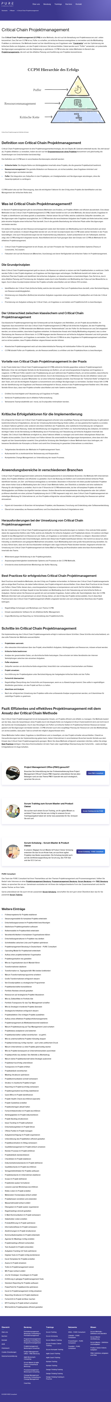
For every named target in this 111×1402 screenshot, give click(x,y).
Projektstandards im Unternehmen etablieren (23, 1175)
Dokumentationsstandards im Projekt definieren (24, 1163)
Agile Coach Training (53, 1353)
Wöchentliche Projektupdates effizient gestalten (24, 1307)
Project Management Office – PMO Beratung (32, 1353)
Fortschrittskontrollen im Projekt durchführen (22, 1111)
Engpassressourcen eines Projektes (62, 152)
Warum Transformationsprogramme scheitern (23, 975)
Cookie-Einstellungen (9, 1352)
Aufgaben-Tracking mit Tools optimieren (21, 1251)
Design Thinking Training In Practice (55, 1378)
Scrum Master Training (54, 1340)
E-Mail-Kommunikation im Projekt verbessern (23, 1215)
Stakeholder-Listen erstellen (16, 1219)
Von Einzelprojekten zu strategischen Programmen (25, 983)
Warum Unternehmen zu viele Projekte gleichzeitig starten (28, 1047)
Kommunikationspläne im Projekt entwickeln (22, 1235)
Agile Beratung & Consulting (29, 1358)
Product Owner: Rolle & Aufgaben (98, 1349)
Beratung (47, 4)
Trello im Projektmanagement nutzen (19, 1267)
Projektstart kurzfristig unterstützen (19, 1063)
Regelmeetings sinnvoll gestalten (18, 1211)
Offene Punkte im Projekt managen (18, 1131)
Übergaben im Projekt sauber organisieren (22, 1207)
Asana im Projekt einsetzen (15, 1263)
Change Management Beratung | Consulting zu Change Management (32, 1377)
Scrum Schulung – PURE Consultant (90, 852)
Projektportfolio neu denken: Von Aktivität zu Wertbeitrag (27, 1055)
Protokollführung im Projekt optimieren (20, 1223)
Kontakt (79, 4)
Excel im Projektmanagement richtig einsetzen (23, 1291)
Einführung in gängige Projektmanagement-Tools (24, 1279)
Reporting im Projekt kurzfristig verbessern (22, 1087)
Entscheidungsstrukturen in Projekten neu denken (24, 939)
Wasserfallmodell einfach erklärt (17, 1203)
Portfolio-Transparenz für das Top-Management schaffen (27, 1003)
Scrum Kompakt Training (54, 1349)
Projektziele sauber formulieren (17, 1183)
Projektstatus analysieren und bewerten (20, 1031)
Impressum (6, 1348)
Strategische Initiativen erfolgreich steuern (21, 1011)
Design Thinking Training (54, 1370)
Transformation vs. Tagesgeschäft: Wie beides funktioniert (28, 971)
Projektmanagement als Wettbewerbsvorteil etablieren (26, 1023)
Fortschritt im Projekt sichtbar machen (20, 1299)
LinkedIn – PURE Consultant (74, 1336)
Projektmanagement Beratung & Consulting (31, 1347)
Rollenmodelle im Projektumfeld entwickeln (22, 931)
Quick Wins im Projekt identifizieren (19, 1095)
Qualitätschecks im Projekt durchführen (20, 1167)
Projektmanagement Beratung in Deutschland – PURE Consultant (30, 947)
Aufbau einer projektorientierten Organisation (23, 955)
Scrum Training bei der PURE (93, 811)
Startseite (4, 10)
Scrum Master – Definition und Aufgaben (99, 1343)
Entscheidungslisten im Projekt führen (20, 1127)
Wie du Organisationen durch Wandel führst (22, 963)
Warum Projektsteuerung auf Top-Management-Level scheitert (29, 1027)
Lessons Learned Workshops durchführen (21, 1187)
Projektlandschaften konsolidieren (18, 987)
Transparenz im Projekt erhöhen (17, 1067)
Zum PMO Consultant (95, 773)
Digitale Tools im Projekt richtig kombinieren (22, 1255)
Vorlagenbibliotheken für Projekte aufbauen (22, 1171)
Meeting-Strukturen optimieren (17, 1075)
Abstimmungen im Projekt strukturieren (20, 1231)
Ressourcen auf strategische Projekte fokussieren (24, 995)
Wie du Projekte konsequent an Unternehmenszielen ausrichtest (30, 1051)
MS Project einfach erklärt (15, 1271)
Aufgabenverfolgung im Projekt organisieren (22, 1135)
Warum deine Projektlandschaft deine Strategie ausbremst (28, 1059)
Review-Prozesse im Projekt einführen (20, 1151)
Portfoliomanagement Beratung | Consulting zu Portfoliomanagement (32, 1333)
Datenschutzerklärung (9, 1356)
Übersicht (6, 1327)
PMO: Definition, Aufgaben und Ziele (99, 1354)
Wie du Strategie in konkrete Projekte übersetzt (23, 1007)
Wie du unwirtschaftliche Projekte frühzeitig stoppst (25, 1039)
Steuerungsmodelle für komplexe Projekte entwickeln (26, 919)
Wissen (12, 10)
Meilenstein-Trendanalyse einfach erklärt (21, 1195)
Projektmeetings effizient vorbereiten (19, 1243)
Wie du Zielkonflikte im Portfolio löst (19, 999)
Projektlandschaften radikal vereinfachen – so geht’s (25, 1035)
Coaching (27, 1383)
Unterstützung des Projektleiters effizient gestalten (25, 1139)
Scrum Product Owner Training (53, 1344)
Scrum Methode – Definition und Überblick (98, 1332)
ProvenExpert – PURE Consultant (75, 1342)
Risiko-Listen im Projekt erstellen (18, 1191)
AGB (3, 1344)
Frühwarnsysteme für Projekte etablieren (21, 915)
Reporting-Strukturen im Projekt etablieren (21, 1295)
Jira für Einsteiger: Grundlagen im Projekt (21, 1275)
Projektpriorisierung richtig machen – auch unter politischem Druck (31, 1043)
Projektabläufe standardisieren (17, 1155)
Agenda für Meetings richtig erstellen (19, 1239)
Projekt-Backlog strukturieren (16, 1119)
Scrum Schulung (52, 1336)
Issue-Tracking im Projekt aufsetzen (19, 1123)
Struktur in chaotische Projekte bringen (20, 1083)
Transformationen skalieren (15, 967)
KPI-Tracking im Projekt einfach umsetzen (21, 1303)
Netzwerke (72, 1327)
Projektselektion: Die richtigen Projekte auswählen (24, 1015)
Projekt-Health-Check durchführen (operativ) (22, 1099)
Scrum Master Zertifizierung (95, 1338)
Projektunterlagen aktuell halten (17, 1107)
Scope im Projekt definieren (16, 1179)
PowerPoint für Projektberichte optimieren (21, 1287)
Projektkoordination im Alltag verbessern (21, 1143)
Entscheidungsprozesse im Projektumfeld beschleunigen (27, 923)
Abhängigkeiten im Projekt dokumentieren (21, 1115)
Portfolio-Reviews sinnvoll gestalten (19, 991)
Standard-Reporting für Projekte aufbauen (21, 1283)
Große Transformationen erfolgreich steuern (22, 979)
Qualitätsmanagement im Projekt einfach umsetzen (25, 1147)
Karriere (68, 4)
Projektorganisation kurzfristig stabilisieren (22, 1091)
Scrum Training (51, 1332)
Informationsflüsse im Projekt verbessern (21, 1227)
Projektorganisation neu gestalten (18, 959)
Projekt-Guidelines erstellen (16, 1103)
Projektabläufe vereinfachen (16, 1071)
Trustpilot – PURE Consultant (74, 1347)
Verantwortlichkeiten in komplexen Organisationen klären (27, 935)
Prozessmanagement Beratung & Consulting (31, 1371)
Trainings (58, 4)
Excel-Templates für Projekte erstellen (20, 1259)
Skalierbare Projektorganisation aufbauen (21, 927)
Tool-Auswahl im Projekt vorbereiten (19, 1247)
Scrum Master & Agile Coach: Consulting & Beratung (31, 1364)
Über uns (36, 4)
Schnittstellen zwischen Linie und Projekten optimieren (26, 943)
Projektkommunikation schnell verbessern (21, 1079)
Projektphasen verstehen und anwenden (21, 1199)
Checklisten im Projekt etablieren (18, 1159)
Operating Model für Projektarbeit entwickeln (23, 951)
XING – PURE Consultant (76, 1332)
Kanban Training (51, 1362)
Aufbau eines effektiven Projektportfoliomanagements (26, 1019)
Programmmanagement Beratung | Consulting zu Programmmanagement (32, 1341)
